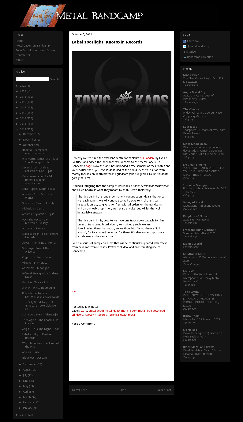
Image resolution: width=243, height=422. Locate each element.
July (25, 375)
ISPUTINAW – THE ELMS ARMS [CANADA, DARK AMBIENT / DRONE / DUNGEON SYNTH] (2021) (202, 300)
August (27, 369)
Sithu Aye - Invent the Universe (35, 249)
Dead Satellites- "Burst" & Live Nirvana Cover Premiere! (202, 351)
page (89, 166)
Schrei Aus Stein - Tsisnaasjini (40, 314)
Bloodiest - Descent (34, 357)
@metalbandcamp (198, 46)
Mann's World (192, 243)
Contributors (24, 55)
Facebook (193, 41)
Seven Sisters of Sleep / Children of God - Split (37, 169)
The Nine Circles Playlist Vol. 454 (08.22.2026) (203, 79)
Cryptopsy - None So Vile (37, 257)
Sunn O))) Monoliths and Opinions (37, 50)
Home (122, 390)
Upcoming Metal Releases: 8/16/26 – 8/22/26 (204, 190)
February (29, 402)
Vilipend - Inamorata (34, 262)
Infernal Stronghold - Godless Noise (40, 275)
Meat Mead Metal (195, 144)
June (26, 380)
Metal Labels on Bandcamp (33, 45)
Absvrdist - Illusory (33, 228)
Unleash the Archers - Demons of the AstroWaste (41, 294)
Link (74, 290)
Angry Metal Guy (194, 92)
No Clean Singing (194, 164)
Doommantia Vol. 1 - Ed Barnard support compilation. (37, 180)
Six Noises (190, 330)
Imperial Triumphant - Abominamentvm (35, 151)
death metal (121, 310)
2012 (84, 310)
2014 (23, 118)
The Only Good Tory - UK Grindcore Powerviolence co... (39, 305)
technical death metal (121, 314)
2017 (23, 102)
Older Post (164, 390)
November (30, 139)
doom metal (137, 310)
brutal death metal (100, 310)
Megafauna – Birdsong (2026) (201, 205)
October (28, 145)
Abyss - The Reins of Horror (39, 242)
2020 (23, 85)
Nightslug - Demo (33, 208)
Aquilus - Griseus (32, 352)
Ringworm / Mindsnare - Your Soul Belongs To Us (40, 160)
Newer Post (79, 390)
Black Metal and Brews (198, 347)
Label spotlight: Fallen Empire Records (40, 235)
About (19, 60)
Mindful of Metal (194, 254)
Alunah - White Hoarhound (38, 287)
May (26, 386)
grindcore (77, 314)
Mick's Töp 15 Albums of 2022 (201, 319)
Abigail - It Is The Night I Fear (40, 329)
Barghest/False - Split (35, 282)
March (27, 397)
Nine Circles (191, 75)
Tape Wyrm (191, 292)
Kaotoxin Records (96, 314)
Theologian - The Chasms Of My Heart (40, 321)
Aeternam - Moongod (35, 268)
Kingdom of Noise (195, 216)
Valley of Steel (193, 202)
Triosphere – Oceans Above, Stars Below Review (204, 131)
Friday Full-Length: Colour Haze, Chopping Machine (202, 114)
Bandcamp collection (200, 57)
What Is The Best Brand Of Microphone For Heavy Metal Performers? (201, 278)
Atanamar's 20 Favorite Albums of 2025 (204, 258)
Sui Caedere (147, 158)
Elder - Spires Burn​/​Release (38, 188)
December (30, 134)
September (30, 364)
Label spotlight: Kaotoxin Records (37, 335)
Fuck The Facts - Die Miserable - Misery (35, 221)
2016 (23, 107)
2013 (23, 124)
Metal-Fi (188, 271)
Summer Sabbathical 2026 (199, 233)
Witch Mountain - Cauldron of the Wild (40, 344)
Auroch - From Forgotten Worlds (38, 195)
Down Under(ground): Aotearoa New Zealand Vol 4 (202, 334)
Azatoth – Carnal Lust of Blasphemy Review (198, 97)
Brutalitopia (191, 316)
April (26, 391)
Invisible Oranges (195, 185)
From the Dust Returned (199, 230)
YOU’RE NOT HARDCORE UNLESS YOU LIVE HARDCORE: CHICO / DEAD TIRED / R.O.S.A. (204, 171)
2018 (23, 96)
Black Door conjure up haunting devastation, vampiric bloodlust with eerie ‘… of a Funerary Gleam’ (204, 150)
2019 (23, 91)
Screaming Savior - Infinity (38, 203)
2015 (23, 113)
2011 (23, 414)
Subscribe (190, 51)
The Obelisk (191, 109)
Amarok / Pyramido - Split (38, 214)
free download (156, 310)
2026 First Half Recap (196, 219)
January (28, 408)
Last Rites (190, 126)
